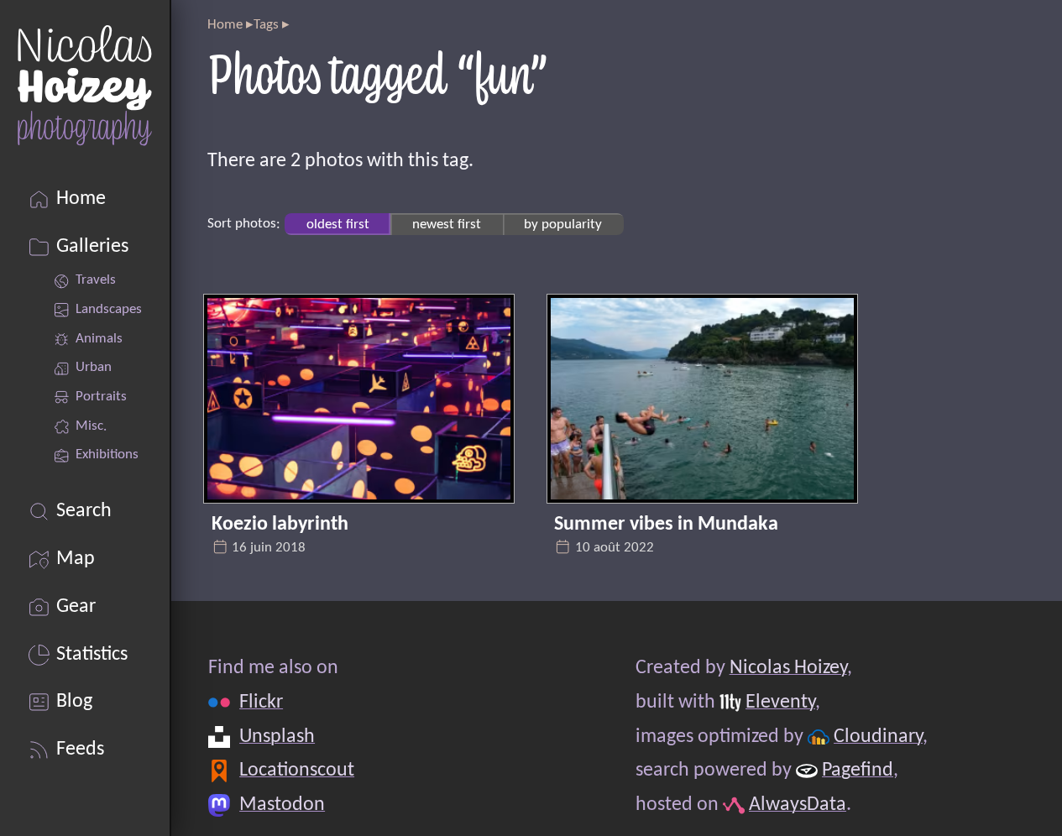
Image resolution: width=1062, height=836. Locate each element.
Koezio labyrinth (280, 525)
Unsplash (277, 737)
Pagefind (857, 770)
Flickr (261, 702)
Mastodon (282, 805)
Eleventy (780, 702)
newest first (446, 224)
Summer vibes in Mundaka (666, 525)
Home (225, 25)
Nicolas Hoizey (787, 668)
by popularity (563, 224)
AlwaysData (797, 805)
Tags (266, 25)
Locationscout (296, 770)
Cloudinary (878, 737)
